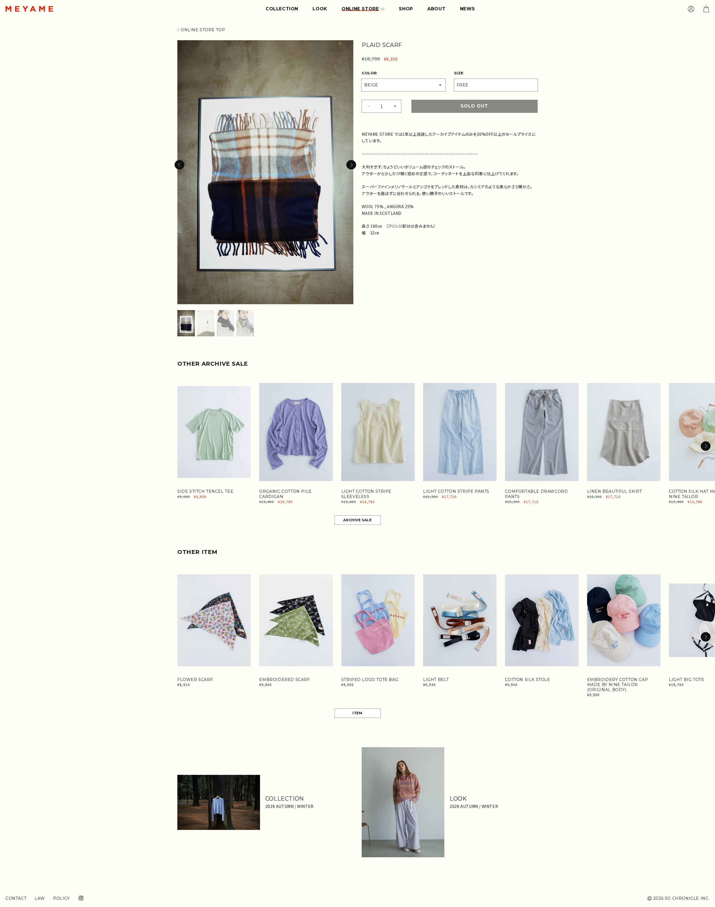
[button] (351, 165)
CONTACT (16, 898)
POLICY (61, 898)
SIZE (459, 73)
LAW (40, 898)
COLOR (369, 73)
